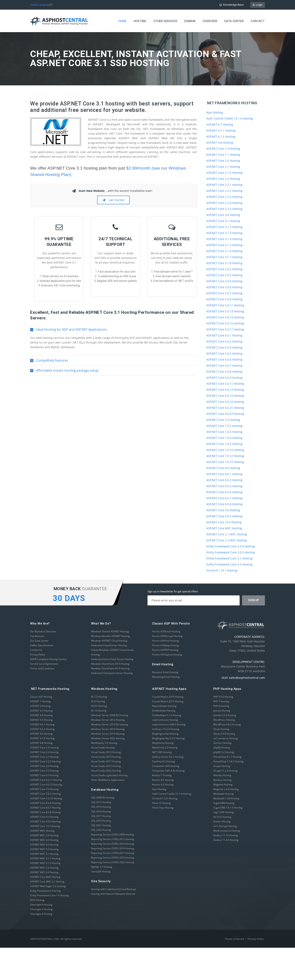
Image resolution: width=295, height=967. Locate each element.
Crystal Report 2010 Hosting (167, 696)
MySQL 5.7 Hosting (101, 867)
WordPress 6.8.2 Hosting (227, 724)
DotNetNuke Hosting (163, 710)
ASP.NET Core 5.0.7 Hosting (224, 293)
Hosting (140, 21)
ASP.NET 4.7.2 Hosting (220, 136)
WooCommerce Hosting (226, 830)
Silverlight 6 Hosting (41, 914)
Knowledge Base (233, 4)
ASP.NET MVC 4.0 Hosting (44, 844)
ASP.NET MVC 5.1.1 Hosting (45, 858)
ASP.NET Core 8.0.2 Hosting (224, 480)
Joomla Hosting (221, 710)
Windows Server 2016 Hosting (108, 729)
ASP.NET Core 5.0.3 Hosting (224, 275)
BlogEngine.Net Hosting (165, 733)
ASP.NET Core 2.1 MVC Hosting (226, 534)
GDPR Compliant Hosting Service (48, 659)
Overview (210, 21)
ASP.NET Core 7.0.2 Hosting (224, 426)
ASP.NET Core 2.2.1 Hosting (224, 185)
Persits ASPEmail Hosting (166, 631)
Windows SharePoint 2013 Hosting (110, 668)
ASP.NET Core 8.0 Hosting (223, 468)
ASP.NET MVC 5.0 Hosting (44, 849)
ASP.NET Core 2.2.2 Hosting (224, 191)
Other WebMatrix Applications (108, 780)
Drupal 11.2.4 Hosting (225, 770)
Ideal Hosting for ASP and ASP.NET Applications (68, 330)
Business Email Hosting (165, 672)
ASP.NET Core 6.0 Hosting (44, 775)
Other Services (165, 21)
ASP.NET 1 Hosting (40, 701)
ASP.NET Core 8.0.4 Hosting (224, 492)
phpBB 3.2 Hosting (223, 752)
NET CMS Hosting (162, 752)
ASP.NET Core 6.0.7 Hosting (224, 365)
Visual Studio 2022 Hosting (106, 770)
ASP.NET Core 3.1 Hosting (223, 221)
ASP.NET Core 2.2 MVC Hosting (226, 540)
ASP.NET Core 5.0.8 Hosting (224, 299)
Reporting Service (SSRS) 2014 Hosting (112, 843)
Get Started (115, 200)
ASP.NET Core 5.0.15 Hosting (225, 323)
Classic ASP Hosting (41, 696)
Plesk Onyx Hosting (162, 807)
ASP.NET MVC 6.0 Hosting (44, 872)
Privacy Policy (37, 654)
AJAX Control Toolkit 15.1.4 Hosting (229, 118)
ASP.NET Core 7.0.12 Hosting (225, 456)
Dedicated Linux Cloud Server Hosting (112, 659)
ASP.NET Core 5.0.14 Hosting (225, 317)
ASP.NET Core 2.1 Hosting (223, 167)
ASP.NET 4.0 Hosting (41, 715)
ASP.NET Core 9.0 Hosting (223, 510)
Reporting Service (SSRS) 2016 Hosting (112, 848)
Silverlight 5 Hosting (41, 909)
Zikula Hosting (221, 729)
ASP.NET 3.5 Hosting (41, 710)
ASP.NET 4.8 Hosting (219, 142)
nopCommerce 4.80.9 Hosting (168, 724)
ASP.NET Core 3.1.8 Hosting (224, 263)
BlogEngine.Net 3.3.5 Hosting (168, 738)
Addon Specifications (41, 645)
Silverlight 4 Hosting (41, 904)
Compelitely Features (49, 361)
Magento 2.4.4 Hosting (226, 789)
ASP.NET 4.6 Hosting (41, 733)
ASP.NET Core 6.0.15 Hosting (225, 396)
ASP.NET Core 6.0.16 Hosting (225, 402)
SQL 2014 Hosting (101, 807)
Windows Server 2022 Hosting (108, 738)
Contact (258, 21)
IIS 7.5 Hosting (99, 696)
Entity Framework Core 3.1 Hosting (229, 558)
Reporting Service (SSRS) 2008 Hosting (112, 834)
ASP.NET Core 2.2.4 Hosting (224, 203)
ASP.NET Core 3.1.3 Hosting (224, 233)
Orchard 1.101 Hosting (164, 798)
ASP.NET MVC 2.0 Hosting (44, 835)
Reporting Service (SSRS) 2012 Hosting (112, 839)
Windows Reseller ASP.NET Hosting (110, 636)
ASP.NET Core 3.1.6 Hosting (224, 251)
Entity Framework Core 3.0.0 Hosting (230, 552)
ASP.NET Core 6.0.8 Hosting (224, 371)
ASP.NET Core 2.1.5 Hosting (224, 173)
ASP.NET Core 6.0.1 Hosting (224, 335)
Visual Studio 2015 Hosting (106, 756)
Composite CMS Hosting (165, 766)
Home (122, 21)
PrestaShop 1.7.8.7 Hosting (228, 761)
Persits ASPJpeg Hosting (165, 645)
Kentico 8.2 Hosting (163, 784)
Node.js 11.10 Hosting (225, 835)
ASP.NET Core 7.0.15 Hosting (225, 462)
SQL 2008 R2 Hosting (102, 797)
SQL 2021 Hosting (101, 825)
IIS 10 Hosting (98, 710)
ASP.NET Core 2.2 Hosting (223, 179)
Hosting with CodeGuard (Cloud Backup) (113, 889)
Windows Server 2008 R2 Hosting (109, 715)
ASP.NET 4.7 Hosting (219, 124)
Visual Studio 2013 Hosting (106, 752)
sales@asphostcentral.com (247, 678)
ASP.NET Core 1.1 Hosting (223, 154)
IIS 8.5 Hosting (99, 706)
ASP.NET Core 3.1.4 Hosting (224, 239)
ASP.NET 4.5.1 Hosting (42, 724)
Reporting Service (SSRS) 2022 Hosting (112, 862)
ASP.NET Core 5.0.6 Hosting (224, 287)
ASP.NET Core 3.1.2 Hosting (224, 227)
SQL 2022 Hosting (101, 830)
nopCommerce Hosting (165, 720)
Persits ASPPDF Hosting (165, 650)
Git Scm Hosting (222, 817)
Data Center (234, 21)
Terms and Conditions (42, 668)
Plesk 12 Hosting (161, 803)
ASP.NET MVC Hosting (42, 830)
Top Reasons (37, 636)
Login (258, 4)
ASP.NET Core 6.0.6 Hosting (224, 359)
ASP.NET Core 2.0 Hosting (223, 161)
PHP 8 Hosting (221, 706)
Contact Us (36, 650)
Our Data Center (39, 640)
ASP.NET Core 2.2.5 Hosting (224, 209)
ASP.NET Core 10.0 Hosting (224, 522)
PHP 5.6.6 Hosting (223, 696)
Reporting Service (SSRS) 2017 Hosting (112, 853)
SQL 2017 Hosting (101, 816)
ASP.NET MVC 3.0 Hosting (44, 840)
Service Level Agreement (44, 663)
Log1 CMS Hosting (223, 812)
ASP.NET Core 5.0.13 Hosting (225, 311)
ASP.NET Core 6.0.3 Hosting (224, 347)
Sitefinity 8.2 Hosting (163, 761)
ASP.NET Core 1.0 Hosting (223, 148)
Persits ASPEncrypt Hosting (167, 636)
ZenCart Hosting (222, 743)
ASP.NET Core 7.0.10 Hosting (225, 450)
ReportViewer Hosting (164, 706)
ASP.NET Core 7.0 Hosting (223, 420)
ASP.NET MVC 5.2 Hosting (44, 867)
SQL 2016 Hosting (101, 811)
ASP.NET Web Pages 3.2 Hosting (48, 886)
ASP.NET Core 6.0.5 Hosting (224, 353)
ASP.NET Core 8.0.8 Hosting (224, 504)
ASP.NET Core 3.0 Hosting (223, 215)
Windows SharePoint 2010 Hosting (110, 663)
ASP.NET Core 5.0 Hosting (44, 770)
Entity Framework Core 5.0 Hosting (229, 564)
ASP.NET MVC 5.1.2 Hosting (45, 863)
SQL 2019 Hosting (101, 820)
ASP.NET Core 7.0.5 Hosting (224, 444)
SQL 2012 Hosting (101, 802)
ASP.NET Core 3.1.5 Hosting (224, 245)
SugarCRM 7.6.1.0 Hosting (227, 807)
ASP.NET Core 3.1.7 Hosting (224, 257)
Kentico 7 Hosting (162, 775)
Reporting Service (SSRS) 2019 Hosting (112, 857)
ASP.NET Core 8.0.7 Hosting (224, 498)
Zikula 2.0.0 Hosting (224, 733)
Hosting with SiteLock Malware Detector (113, 893)
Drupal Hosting (221, 766)
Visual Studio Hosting (103, 747)
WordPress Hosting (224, 720)
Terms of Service (234, 939)
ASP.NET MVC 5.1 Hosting (44, 854)
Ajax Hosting (214, 112)
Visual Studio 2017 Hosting (106, 761)
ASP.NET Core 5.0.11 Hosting (225, 305)
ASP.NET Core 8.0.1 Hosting (224, 474)
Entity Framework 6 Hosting (45, 890)
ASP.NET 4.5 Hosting (41, 720)
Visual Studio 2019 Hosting (106, 766)
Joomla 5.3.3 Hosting (224, 715)
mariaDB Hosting (100, 871)
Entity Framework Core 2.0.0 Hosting (230, 546)
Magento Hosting (223, 784)
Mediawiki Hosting (223, 793)
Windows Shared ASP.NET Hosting (110, 631)
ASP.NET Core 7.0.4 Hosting (224, 438)
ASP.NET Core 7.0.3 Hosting (224, 432)
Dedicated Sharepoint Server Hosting (112, 673)
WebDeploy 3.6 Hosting (104, 743)
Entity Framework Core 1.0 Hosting (49, 895)
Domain (189, 21)
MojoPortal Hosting (163, 743)
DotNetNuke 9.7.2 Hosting (166, 715)
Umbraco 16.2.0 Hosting (165, 729)
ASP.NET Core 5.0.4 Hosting (224, 281)
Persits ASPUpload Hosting (167, 654)
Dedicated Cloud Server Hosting (109, 645)
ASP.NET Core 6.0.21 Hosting (225, 408)
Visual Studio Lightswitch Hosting (109, 775)
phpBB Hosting (221, 747)
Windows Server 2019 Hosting (108, 733)
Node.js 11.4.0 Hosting (225, 840)
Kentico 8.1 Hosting (163, 780)
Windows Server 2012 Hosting (108, 720)
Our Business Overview (43, 631)
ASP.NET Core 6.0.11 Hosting (225, 383)
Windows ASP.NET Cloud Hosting (109, 640)
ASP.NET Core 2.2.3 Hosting (224, 197)
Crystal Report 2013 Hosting (167, 701)
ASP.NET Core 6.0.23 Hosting (225, 414)
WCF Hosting (37, 900)
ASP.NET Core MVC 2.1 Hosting (47, 881)
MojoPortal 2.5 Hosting (165, 747)
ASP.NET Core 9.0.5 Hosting (224, 516)
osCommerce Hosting (225, 738)
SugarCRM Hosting (223, 803)
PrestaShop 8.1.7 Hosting (227, 756)
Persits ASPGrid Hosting (165, 640)
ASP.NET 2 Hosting (40, 706)
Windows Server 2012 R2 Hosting (109, 724)
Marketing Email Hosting (166, 677)
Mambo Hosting (222, 775)
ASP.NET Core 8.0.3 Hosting (224, 486)
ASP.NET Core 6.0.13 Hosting (225, 390)
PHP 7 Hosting (221, 701)
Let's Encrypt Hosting (225, 826)
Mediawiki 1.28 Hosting (226, 798)
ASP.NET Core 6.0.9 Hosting (224, 377)
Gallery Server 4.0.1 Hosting (167, 756)
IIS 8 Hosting (98, 701)
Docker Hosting (222, 821)
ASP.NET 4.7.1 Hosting (220, 130)
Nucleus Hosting (222, 780)
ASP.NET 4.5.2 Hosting (42, 729)
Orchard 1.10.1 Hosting (221, 570)
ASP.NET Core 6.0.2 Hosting (224, 341)
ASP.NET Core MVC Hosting (224, 528)
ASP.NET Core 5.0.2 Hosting (224, 269)
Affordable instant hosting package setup (64, 371)
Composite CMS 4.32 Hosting (168, 770)
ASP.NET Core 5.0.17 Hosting (225, 329)
